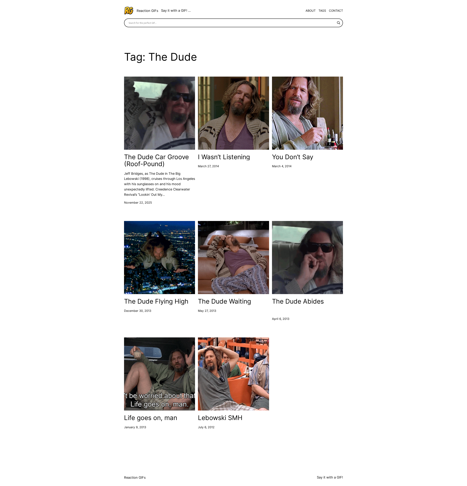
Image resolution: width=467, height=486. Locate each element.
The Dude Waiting (224, 301)
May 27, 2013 (207, 311)
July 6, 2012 (206, 427)
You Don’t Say (292, 156)
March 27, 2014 (208, 166)
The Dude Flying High (156, 301)
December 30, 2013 (137, 311)
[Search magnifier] (338, 22)
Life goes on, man (150, 417)
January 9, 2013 (135, 427)
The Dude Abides (298, 301)
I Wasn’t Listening (224, 156)
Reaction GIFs (147, 11)
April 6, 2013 (280, 319)
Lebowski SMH (220, 417)
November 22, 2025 (138, 202)
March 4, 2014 (282, 166)
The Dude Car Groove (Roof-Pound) (156, 160)
